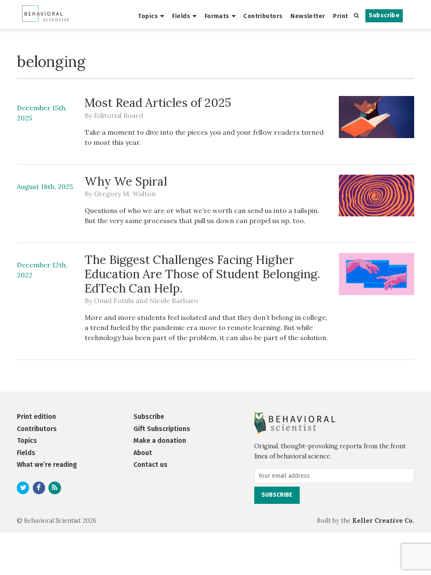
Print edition (36, 417)
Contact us (150, 465)
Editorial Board (118, 115)
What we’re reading (47, 465)
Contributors (262, 16)
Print (340, 16)
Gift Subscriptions (161, 429)
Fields (181, 16)
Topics (148, 16)
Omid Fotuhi (114, 300)
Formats (217, 16)
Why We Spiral (126, 181)
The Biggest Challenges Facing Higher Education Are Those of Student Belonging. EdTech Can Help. (202, 273)
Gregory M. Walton (125, 193)
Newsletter (307, 16)
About (142, 453)
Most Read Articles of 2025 (158, 102)
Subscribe (384, 15)
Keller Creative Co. (383, 520)
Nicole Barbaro (173, 300)
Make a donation (159, 441)
